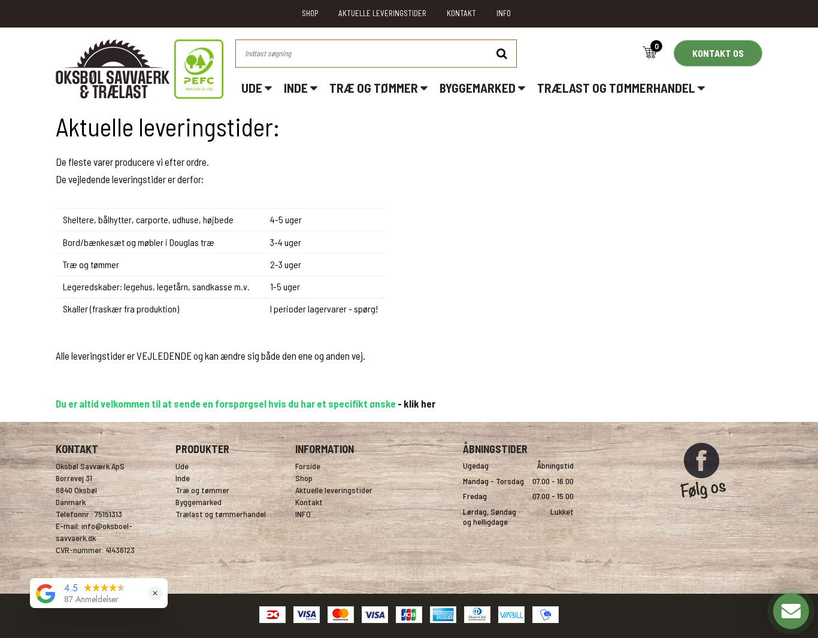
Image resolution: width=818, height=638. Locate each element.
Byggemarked (479, 87)
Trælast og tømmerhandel (617, 87)
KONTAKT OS (718, 53)
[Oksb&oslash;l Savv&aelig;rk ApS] (139, 69)
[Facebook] (703, 504)
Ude (253, 87)
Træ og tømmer (374, 87)
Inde (297, 87)
